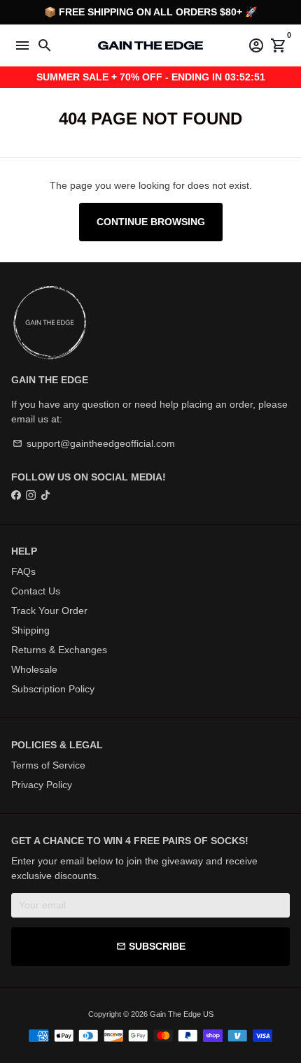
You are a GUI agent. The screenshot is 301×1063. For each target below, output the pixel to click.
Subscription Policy (52, 688)
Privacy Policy (41, 784)
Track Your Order (49, 610)
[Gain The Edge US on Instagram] (31, 495)
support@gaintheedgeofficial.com (94, 443)
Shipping (30, 630)
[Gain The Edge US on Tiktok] (45, 495)
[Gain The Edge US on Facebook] (16, 495)
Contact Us (35, 591)
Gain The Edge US (182, 1014)
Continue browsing (151, 221)
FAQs (23, 571)
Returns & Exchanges (59, 649)
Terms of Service (48, 765)
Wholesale (34, 669)
